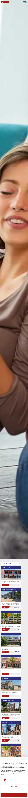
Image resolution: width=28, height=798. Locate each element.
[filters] (11, 563)
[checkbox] (6, 778)
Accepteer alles (14, 795)
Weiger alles (14, 786)
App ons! (5, 2)
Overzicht (25, 759)
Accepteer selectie (14, 790)
